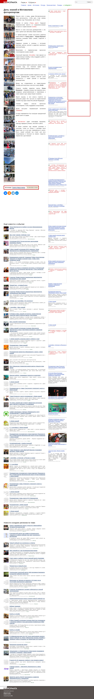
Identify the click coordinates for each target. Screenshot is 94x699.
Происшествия (51, 5)
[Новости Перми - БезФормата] (9, 2)
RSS (12, 695)
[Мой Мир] (17, 193)
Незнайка (32, 55)
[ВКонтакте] (5, 193)
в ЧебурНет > (68, 5)
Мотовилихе (21, 121)
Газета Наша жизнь (18, 187)
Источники (36, 5)
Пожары (59, 5)
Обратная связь (7, 692)
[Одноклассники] (9, 193)
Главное (23, 5)
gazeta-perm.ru (9, 182)
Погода (43, 5)
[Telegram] (13, 193)
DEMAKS (19, 110)
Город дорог (34, 23)
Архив (29, 5)
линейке (34, 26)
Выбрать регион (7, 694)
